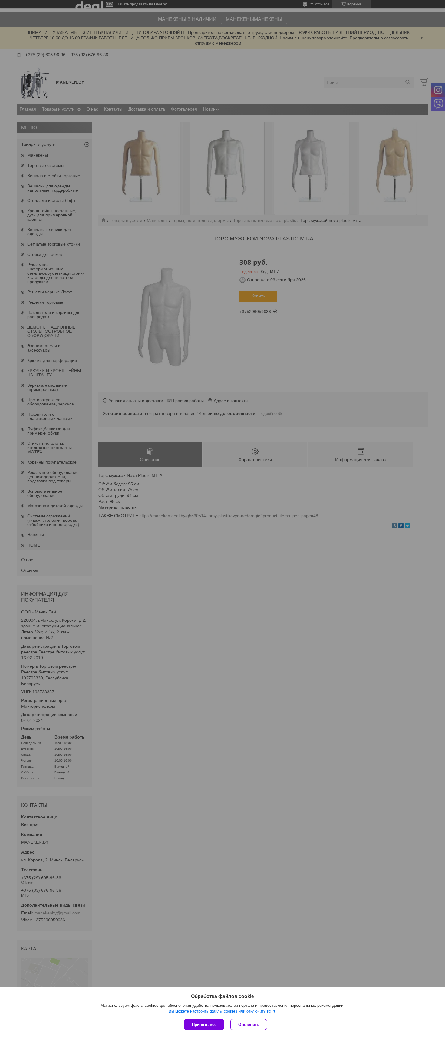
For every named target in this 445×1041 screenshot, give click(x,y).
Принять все (204, 1024)
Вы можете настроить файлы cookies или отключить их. (220, 1011)
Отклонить (248, 1024)
